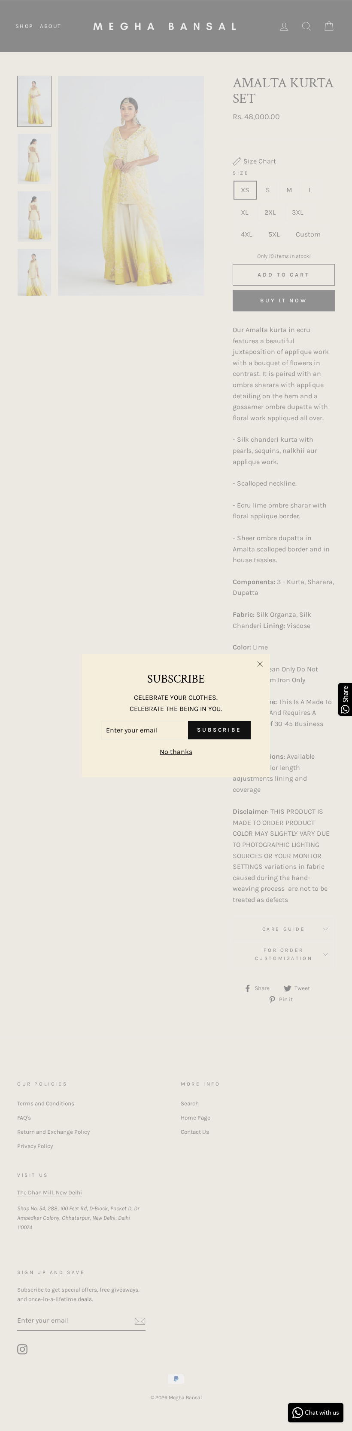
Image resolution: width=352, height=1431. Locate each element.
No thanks (176, 752)
